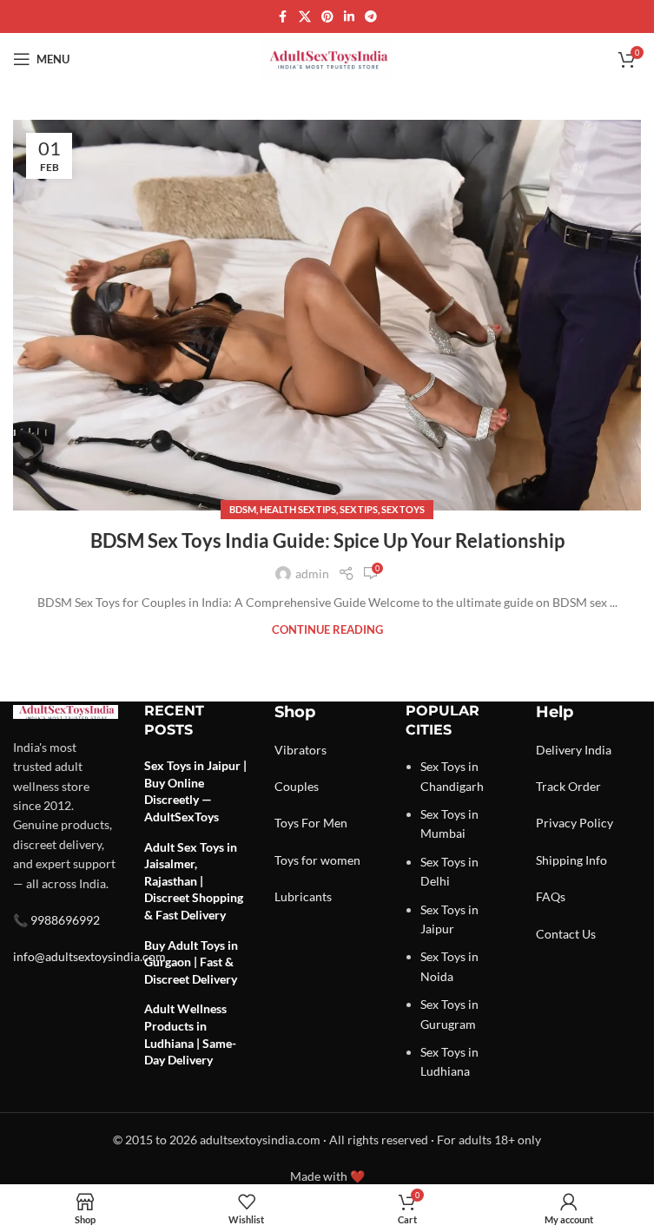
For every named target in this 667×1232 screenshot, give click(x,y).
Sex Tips (359, 509)
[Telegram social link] (371, 17)
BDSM (242, 509)
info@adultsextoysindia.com (89, 956)
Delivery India (573, 749)
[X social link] (305, 17)
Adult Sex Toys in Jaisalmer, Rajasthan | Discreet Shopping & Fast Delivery (193, 881)
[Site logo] (327, 57)
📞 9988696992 (56, 919)
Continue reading (327, 629)
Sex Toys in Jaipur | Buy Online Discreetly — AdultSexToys (195, 791)
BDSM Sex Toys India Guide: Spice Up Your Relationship (327, 540)
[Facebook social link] (283, 17)
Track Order (568, 786)
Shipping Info (571, 860)
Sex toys (403, 509)
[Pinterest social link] (327, 17)
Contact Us (566, 933)
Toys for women (317, 860)
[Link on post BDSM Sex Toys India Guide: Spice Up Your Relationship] (327, 315)
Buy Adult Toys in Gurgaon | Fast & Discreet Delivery (191, 962)
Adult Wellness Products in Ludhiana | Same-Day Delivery (190, 1034)
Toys (286, 822)
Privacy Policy (574, 822)
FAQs (550, 896)
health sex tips (298, 509)
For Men (324, 822)
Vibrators (300, 749)
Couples (296, 786)
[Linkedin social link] (349, 17)
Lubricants (303, 896)
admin (312, 573)
